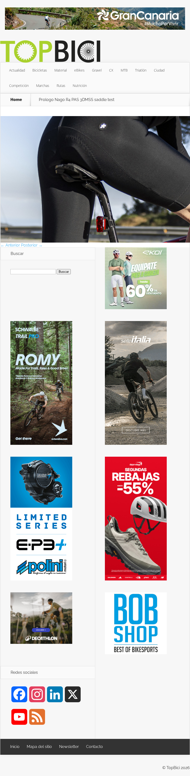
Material (60, 70)
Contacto (94, 746)
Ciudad (159, 70)
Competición (19, 85)
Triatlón (140, 70)
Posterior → (32, 245)
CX (111, 70)
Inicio (15, 746)
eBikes (79, 70)
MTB (124, 70)
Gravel (97, 70)
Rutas (61, 85)
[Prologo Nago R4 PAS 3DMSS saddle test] (95, 241)
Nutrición (80, 85)
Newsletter (69, 746)
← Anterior (10, 245)
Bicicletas (39, 70)
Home (16, 100)
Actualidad (17, 70)
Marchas (42, 85)
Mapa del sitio (39, 746)
